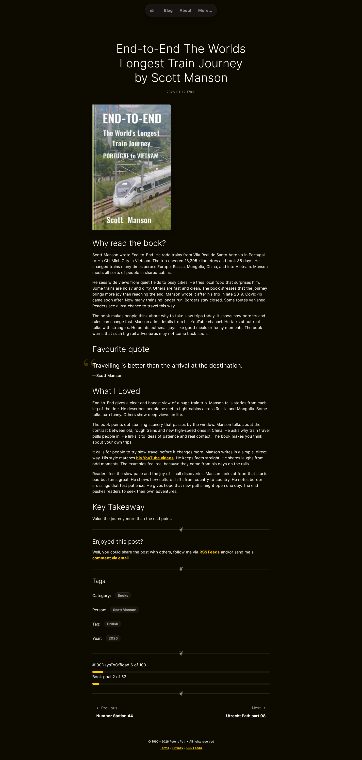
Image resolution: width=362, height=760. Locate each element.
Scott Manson (124, 610)
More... (205, 10)
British (112, 624)
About (185, 10)
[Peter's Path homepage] (152, 10)
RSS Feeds (209, 552)
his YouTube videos (155, 457)
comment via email (110, 557)
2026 (113, 638)
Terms (164, 748)
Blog (168, 10)
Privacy (177, 748)
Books (123, 595)
